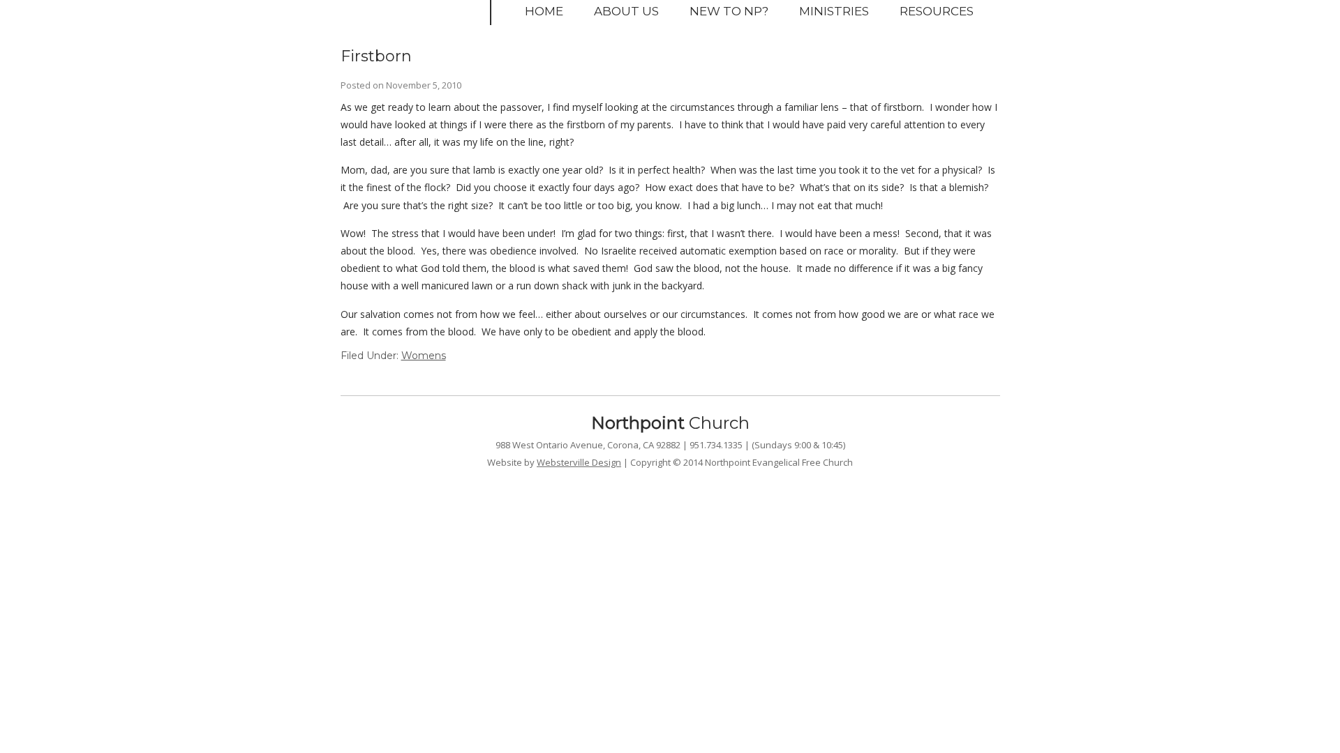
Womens (423, 355)
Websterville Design (579, 462)
